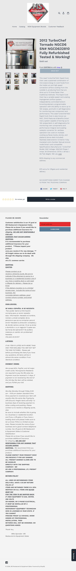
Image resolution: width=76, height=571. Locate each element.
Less (60, 154)
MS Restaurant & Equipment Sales (21, 566)
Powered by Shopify (38, 566)
